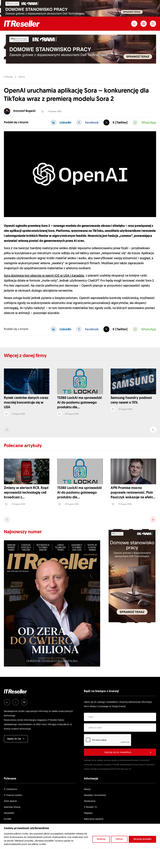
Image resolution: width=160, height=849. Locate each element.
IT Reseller (8, 77)
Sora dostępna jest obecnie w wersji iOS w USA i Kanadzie (44, 275)
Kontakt (7, 819)
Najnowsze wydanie (93, 819)
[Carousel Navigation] (80, 429)
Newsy (22, 77)
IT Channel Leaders (13, 795)
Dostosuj (101, 839)
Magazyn (88, 813)
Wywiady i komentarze (95, 795)
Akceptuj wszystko (142, 839)
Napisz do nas (14, 739)
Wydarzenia (89, 801)
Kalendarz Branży (12, 807)
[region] (80, 836)
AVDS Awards (10, 801)
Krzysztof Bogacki (24, 111)
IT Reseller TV (90, 807)
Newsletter (9, 813)
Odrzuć (119, 839)
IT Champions (10, 789)
